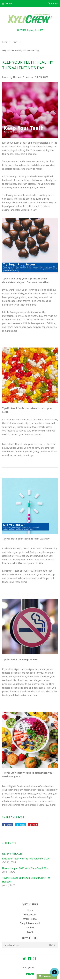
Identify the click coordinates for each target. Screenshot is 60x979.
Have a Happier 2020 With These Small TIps (25, 868)
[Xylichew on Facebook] (29, 959)
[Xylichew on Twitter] (24, 959)
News (15, 42)
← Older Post (9, 843)
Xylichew (31, 967)
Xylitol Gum (30, 914)
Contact (30, 927)
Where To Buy (30, 918)
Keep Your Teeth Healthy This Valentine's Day (26, 858)
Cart (55, 3)
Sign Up (52, 945)
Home (4, 42)
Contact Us (48, 976)
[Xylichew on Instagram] (34, 959)
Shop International (30, 923)
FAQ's (30, 931)
